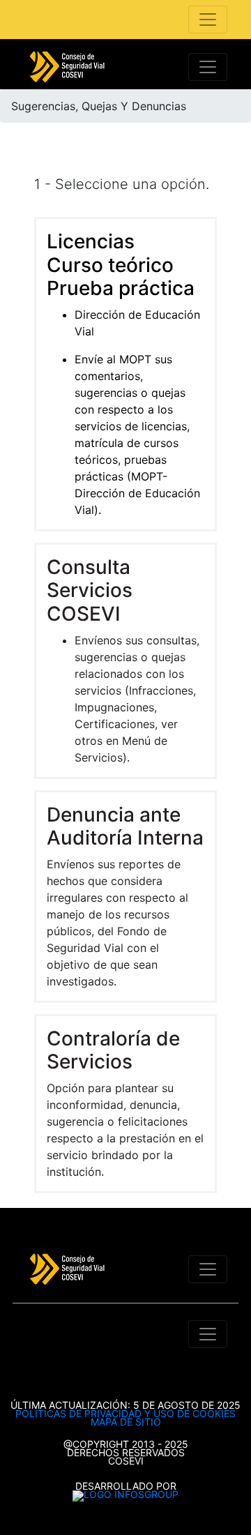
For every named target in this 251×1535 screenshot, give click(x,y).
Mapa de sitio (126, 1422)
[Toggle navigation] (207, 19)
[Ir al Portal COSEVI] (67, 67)
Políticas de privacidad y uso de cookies (125, 1413)
